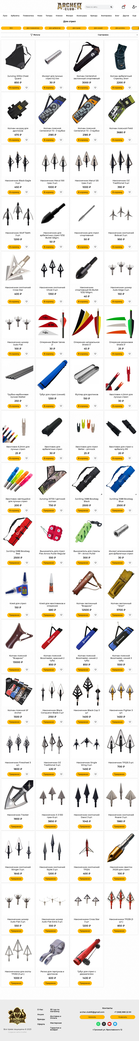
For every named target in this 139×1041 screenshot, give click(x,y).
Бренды (93, 16)
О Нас (40, 1009)
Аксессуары (82, 16)
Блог (117, 16)
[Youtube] (109, 1024)
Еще (134, 16)
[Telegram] (115, 1024)
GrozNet (24, 1032)
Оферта (41, 1024)
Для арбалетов (54, 28)
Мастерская (56, 1023)
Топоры (49, 16)
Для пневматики (33, 28)
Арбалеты (15, 16)
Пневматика (28, 16)
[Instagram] (104, 1024)
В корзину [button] (14, 88)
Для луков (76, 28)
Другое (126, 16)
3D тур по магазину (55, 1010)
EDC (11, 28)
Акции (40, 1014)
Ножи (39, 16)
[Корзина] (123, 7)
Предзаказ (48, 510)
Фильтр (36, 35)
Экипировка (106, 16)
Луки (5, 16)
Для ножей (98, 28)
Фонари (69, 16)
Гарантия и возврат (55, 1029)
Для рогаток (120, 28)
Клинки (59, 16)
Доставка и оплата (55, 1017)
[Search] (111, 7)
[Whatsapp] (98, 1024)
